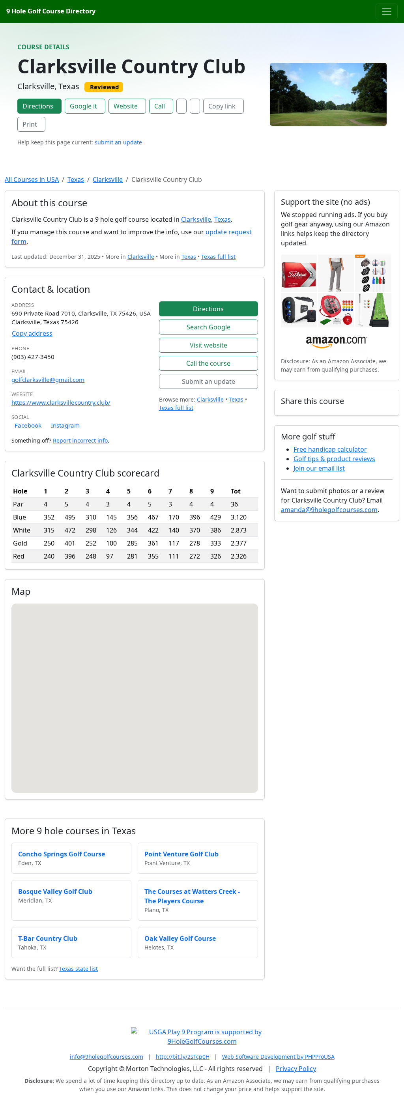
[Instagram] (195, 106)
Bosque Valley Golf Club (55, 891)
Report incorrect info (80, 440)
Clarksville (108, 179)
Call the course (208, 363)
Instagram (65, 425)
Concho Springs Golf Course (61, 854)
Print (29, 124)
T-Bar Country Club (47, 938)
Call (159, 106)
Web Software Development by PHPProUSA (278, 1056)
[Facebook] (181, 106)
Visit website (208, 345)
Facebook (28, 425)
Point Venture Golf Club (181, 854)
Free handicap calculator (330, 449)
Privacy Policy (296, 1068)
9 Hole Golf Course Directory (50, 11)
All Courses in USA (32, 179)
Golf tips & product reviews (334, 458)
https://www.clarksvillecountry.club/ (60, 402)
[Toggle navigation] (387, 11)
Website (126, 106)
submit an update (118, 142)
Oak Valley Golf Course (180, 938)
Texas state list (78, 968)
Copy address (32, 333)
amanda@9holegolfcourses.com (329, 509)
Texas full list (218, 256)
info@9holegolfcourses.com (106, 1056)
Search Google (208, 327)
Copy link (222, 106)
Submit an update (208, 381)
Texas (75, 179)
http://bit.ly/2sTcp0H (182, 1056)
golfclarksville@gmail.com (47, 379)
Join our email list (319, 468)
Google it (83, 106)
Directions (37, 106)
